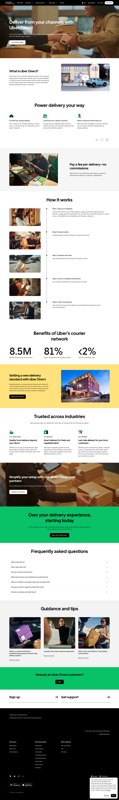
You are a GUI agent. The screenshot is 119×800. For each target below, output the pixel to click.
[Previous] (102, 139)
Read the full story (17, 396)
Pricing (62, 3)
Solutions (28, 3)
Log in (101, 3)
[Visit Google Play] (15, 785)
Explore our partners (18, 492)
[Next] (107, 139)
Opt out (106, 795)
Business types (40, 3)
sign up (62, 214)
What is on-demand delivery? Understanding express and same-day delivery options (23, 653)
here (109, 790)
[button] (85, 77)
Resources (52, 3)
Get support (91, 3)
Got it (113, 795)
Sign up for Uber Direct (59, 535)
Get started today (17, 42)
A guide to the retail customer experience (59, 651)
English (95, 776)
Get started (109, 3)
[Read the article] (25, 633)
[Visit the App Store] (27, 785)
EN (85, 3)
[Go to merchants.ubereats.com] (10, 3)
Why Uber (20, 3)
